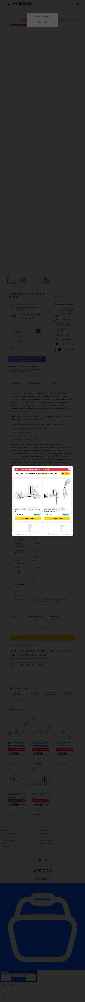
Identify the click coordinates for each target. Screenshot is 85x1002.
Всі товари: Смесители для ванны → (59, 534)
